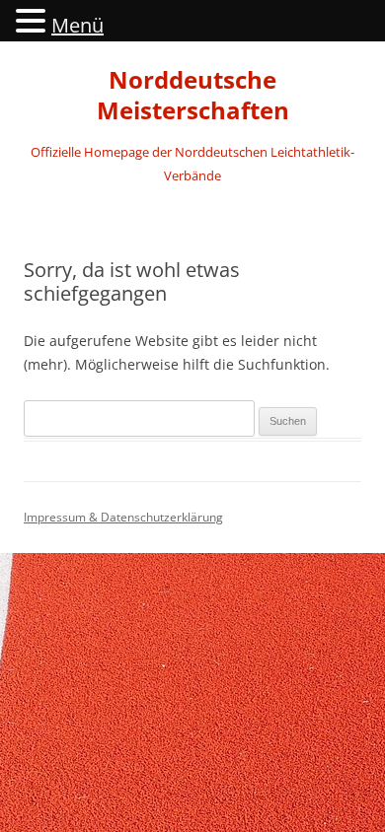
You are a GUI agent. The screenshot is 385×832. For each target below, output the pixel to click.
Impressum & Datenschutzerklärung (123, 517)
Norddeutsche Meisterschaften (193, 95)
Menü (77, 25)
